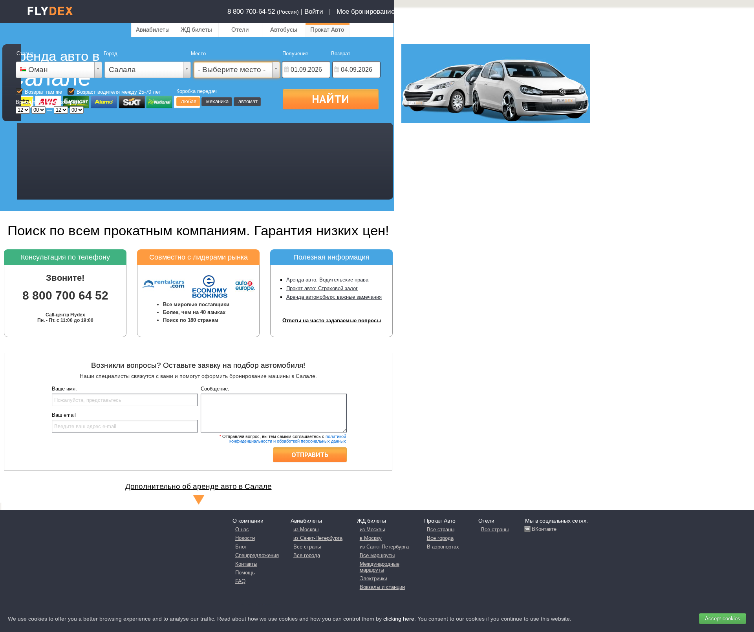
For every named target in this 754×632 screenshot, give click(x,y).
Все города (306, 555)
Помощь (245, 573)
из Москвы (305, 529)
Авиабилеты (153, 29)
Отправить (309, 454)
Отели (240, 29)
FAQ (240, 581)
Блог (241, 547)
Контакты (246, 564)
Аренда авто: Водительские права (327, 280)
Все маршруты (377, 555)
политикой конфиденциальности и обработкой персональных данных (287, 438)
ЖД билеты (196, 29)
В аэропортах (443, 547)
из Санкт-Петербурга (317, 538)
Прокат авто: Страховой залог (322, 288)
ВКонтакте (544, 529)
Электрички (373, 578)
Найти (330, 98)
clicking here (398, 619)
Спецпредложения (257, 555)
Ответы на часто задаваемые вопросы (331, 320)
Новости (245, 538)
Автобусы (283, 29)
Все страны (307, 547)
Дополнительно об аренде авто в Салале (198, 486)
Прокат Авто (327, 29)
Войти (313, 11)
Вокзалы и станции (382, 587)
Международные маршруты (379, 567)
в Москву (371, 538)
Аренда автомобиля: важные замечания (334, 297)
